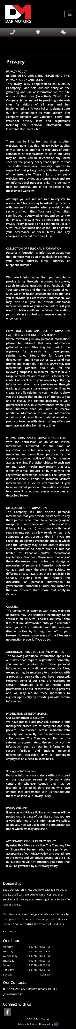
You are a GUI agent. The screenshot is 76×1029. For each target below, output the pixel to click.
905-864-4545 (14, 994)
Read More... (10, 931)
